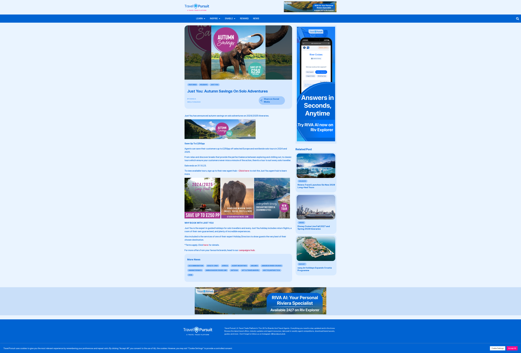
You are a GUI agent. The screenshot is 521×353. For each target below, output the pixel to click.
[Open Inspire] (219, 18)
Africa (225, 266)
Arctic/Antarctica (271, 270)
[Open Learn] (204, 18)
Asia (190, 275)
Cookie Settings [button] (498, 348)
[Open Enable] (235, 18)
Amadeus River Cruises (272, 266)
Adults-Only (212, 266)
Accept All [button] (512, 348)
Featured (193, 85)
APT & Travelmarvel (250, 270)
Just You (214, 85)
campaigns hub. (247, 250)
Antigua (234, 270)
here (205, 245)
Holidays (203, 85)
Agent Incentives (239, 266)
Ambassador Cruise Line (216, 270)
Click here (244, 171)
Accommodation (196, 266)
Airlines (254, 266)
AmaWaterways (195, 270)
